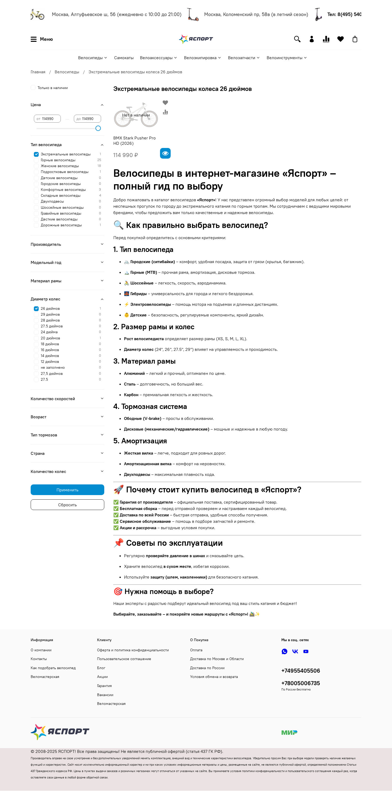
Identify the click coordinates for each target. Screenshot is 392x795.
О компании (41, 650)
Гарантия (104, 685)
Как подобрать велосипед (53, 667)
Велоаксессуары (156, 57)
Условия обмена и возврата (214, 676)
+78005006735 (300, 683)
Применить (67, 489)
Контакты (39, 658)
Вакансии (105, 694)
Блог (101, 667)
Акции (102, 676)
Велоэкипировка (200, 57)
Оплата (196, 650)
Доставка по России (207, 667)
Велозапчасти (241, 57)
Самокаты (124, 57)
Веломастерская (45, 676)
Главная (38, 71)
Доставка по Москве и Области (217, 658)
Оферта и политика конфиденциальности (133, 650)
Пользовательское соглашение (124, 658)
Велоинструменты (284, 57)
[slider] (98, 128)
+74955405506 (300, 670)
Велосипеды (90, 57)
